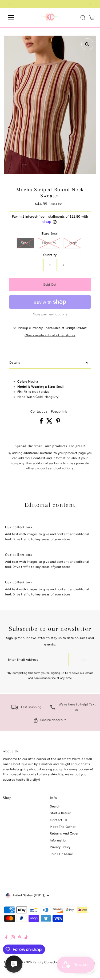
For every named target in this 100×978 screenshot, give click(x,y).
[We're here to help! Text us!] (52, 708)
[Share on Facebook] (41, 422)
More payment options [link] (50, 314)
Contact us (38, 411)
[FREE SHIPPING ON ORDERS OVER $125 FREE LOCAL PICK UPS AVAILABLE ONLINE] (50, 4)
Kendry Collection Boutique (54, 962)
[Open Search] (83, 17)
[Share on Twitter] (49, 422)
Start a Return (60, 813)
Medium (51, 242)
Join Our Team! (61, 854)
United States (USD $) (28, 895)
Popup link (59, 411)
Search (55, 806)
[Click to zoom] (87, 44)
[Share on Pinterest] (58, 422)
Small (28, 242)
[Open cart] (91, 17)
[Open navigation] (15, 17)
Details (14, 362)
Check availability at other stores (50, 335)
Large (74, 242)
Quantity (50, 255)
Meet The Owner (62, 827)
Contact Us (58, 820)
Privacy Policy (60, 847)
